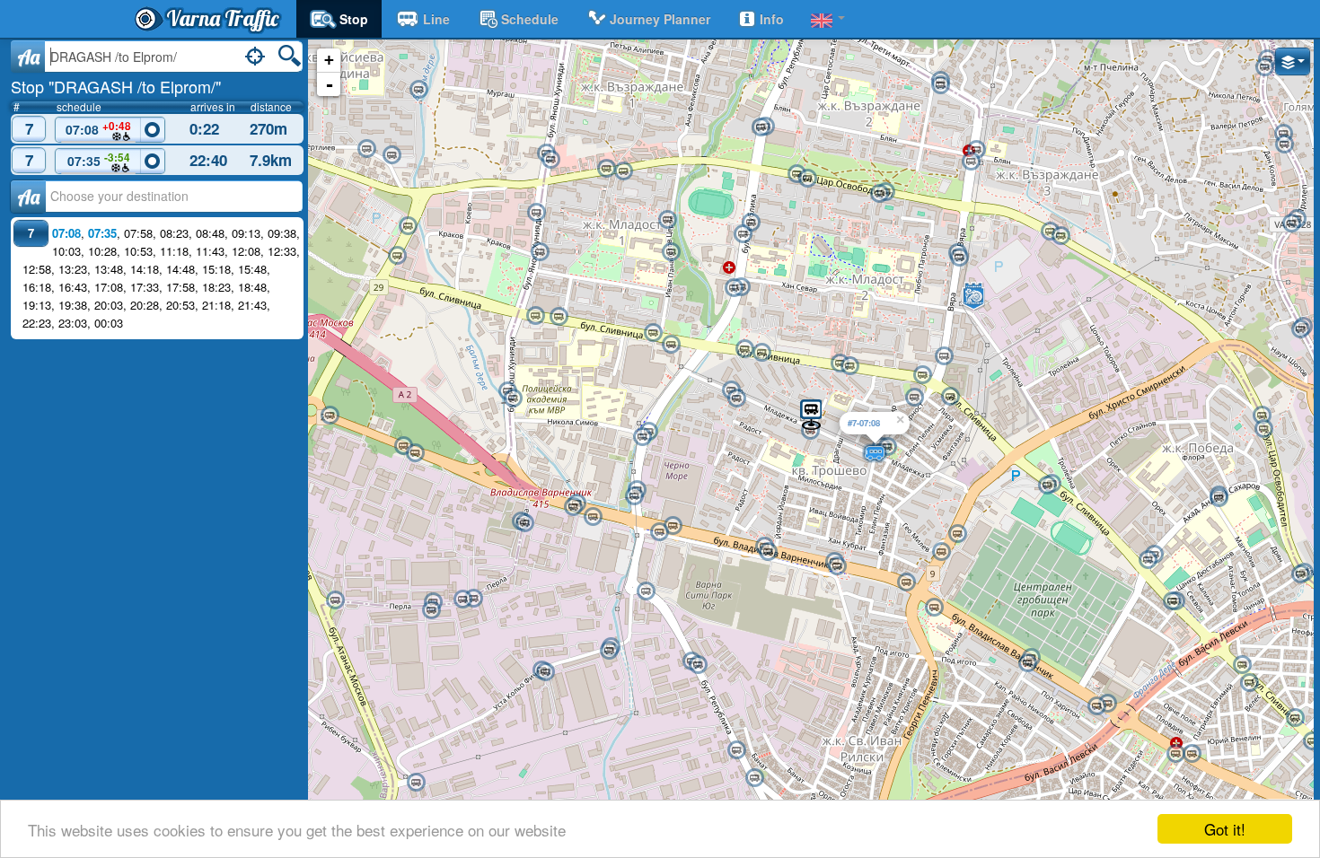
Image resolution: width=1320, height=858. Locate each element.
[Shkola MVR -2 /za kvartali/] (513, 398)
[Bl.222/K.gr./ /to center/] (391, 155)
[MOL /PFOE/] (914, 397)
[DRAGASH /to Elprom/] (811, 413)
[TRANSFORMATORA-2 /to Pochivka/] (1249, 683)
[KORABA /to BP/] (335, 600)
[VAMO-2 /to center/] (768, 552)
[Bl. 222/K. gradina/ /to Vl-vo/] (366, 149)
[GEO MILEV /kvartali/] (751, 222)
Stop (353, 19)
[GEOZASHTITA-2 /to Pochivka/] (609, 651)
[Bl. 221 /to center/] (418, 90)
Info (772, 19)
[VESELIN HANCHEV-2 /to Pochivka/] (671, 345)
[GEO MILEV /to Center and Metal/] (742, 234)
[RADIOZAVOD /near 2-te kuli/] (672, 526)
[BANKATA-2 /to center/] (736, 398)
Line (436, 19)
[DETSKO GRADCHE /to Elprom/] (642, 437)
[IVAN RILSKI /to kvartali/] (906, 582)
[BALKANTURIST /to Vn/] (1291, 223)
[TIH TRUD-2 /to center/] (1047, 485)
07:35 (98, 160)
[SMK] (754, 778)
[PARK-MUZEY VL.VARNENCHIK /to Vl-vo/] (540, 252)
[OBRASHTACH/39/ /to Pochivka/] (646, 591)
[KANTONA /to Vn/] (1284, 144)
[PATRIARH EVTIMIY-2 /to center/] (1175, 754)
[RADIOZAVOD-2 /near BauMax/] (659, 532)
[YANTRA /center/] (940, 85)
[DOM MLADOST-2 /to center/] (950, 397)
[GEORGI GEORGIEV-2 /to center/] (623, 171)
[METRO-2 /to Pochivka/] (397, 256)
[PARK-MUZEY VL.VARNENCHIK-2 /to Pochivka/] (536, 213)
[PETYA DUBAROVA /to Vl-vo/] (744, 349)
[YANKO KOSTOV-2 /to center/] (431, 610)
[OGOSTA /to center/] (971, 161)
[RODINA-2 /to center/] (1027, 663)
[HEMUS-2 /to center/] (807, 178)
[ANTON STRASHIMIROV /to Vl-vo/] (671, 252)
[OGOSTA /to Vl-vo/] (976, 150)
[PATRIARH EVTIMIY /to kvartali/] (1191, 754)
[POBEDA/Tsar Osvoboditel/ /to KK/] (1262, 415)
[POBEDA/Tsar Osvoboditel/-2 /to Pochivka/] (1263, 429)
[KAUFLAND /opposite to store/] (760, 127)
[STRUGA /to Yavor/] (1300, 574)
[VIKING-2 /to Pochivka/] (545, 672)
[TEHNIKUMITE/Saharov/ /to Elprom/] (1147, 560)
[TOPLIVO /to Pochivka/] (736, 750)
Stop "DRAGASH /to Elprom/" (116, 86)
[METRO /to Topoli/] (408, 226)
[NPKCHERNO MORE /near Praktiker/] (634, 496)
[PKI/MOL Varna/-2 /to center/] (941, 552)
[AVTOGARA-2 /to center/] (1096, 706)
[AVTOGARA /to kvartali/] (1107, 704)
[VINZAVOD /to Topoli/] (403, 446)
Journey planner (660, 19)
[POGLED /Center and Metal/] (734, 288)
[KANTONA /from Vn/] (1283, 134)
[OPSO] (416, 782)
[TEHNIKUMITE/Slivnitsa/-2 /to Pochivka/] (1172, 601)
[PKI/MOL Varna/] (957, 534)
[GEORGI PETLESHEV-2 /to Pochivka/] (849, 366)
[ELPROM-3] (593, 517)
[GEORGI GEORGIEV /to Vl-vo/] (606, 169)
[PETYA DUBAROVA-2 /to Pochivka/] (761, 353)
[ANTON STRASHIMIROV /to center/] (667, 220)
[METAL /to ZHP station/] (462, 599)
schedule (530, 19)
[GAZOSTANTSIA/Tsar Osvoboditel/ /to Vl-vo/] (1060, 236)
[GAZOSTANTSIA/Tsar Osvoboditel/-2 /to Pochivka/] (1050, 231)
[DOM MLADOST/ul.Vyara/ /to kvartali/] (944, 356)
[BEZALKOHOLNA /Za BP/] (329, 415)
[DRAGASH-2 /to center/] (810, 431)
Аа (28, 196)
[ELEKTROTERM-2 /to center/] (524, 523)
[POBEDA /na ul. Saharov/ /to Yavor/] (1218, 498)
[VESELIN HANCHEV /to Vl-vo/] (653, 333)
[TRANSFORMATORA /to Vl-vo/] (1242, 665)
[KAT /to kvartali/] (550, 160)
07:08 (98, 128)
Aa (28, 56)
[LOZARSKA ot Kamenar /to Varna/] (1300, 329)
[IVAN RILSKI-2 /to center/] (934, 607)
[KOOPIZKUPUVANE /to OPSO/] (698, 665)
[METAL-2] (473, 598)
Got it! (1224, 829)
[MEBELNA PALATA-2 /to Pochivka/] (535, 316)
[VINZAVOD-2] (415, 453)
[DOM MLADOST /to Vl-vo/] (922, 375)
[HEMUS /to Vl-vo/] (796, 174)
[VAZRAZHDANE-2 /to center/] (879, 194)
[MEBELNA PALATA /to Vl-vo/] (558, 317)
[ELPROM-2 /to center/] (573, 507)
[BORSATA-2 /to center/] (837, 566)
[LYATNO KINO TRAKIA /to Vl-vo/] (1295, 718)
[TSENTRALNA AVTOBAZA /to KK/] (959, 257)
